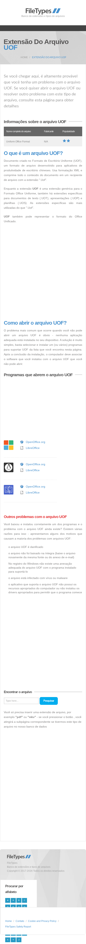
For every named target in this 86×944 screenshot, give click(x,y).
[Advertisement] (43, 272)
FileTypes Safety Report (18, 926)
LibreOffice (33, 447)
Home (24, 57)
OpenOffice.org (35, 442)
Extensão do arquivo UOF (49, 57)
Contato (20, 921)
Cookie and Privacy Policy (42, 921)
